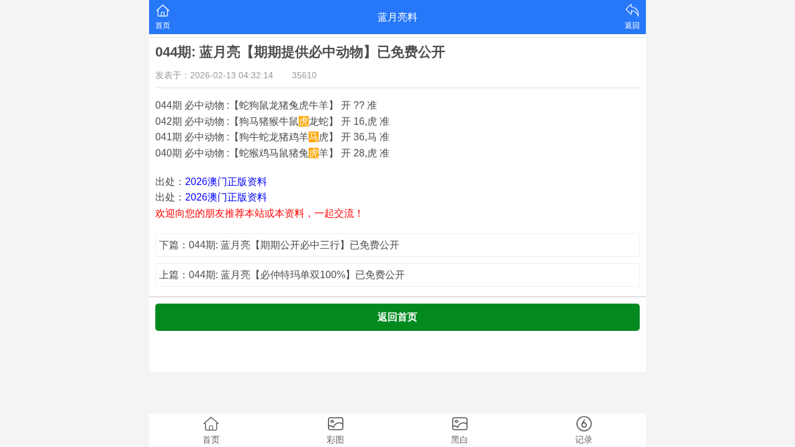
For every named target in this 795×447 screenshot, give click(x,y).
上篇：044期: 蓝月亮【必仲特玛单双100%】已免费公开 (282, 274)
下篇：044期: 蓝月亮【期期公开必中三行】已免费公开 (279, 245)
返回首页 (397, 317)
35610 (304, 75)
